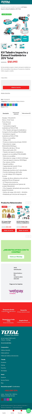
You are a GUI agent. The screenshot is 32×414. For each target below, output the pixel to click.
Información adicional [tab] (16, 113)
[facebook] (5, 399)
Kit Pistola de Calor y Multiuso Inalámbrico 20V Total (23, 223)
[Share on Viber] (13, 105)
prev (27, 203)
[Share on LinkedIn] (8, 105)
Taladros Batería (20, 101)
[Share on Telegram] (16, 105)
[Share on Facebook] (2, 105)
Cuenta (4, 413)
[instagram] (8, 399)
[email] (2, 399)
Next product (30, 236)
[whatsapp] (10, 399)
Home (2, 7)
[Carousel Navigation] (28, 203)
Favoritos (20, 412)
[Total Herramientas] (5, 2)
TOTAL (6, 107)
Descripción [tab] (6, 113)
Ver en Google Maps (6, 343)
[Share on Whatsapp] (10, 105)
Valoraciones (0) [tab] (26, 113)
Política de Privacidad (17, 407)
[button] (28, 15)
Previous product (27, 236)
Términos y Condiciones (6, 407)
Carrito (12, 412)
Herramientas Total (8, 7)
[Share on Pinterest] (5, 105)
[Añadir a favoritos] (11, 93)
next (29, 203)
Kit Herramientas (17, 7)
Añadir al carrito (16, 87)
